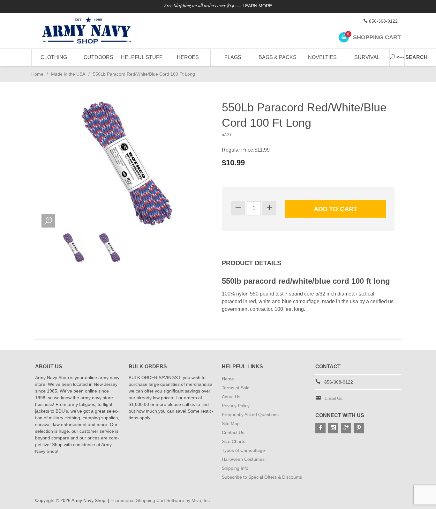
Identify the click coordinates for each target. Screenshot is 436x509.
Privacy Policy (236, 405)
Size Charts (233, 441)
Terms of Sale (236, 387)
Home (37, 74)
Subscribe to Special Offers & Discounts (262, 477)
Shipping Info (235, 468)
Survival (367, 57)
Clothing (54, 57)
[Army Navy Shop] (93, 31)
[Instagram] (333, 428)
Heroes (188, 57)
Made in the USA (68, 74)
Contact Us (233, 432)
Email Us (333, 398)
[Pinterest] (359, 428)
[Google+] (346, 428)
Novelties (322, 57)
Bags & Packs (278, 57)
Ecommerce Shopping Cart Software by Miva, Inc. (160, 500)
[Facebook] (320, 428)
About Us (231, 396)
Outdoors (98, 57)
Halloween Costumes (243, 459)
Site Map (231, 423)
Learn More (257, 5)
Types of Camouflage (243, 450)
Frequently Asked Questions (250, 414)
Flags (232, 57)
